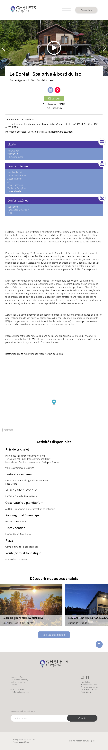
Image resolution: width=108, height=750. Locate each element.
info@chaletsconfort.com (20, 692)
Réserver (54, 98)
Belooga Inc (90, 740)
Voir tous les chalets (54, 634)
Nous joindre (86, 692)
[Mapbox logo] (7, 430)
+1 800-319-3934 (17, 689)
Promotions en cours (89, 684)
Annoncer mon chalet (89, 687)
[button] (105, 48)
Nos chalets (85, 682)
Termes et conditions (21, 742)
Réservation (86, 10)
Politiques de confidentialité (24, 739)
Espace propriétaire (88, 689)
